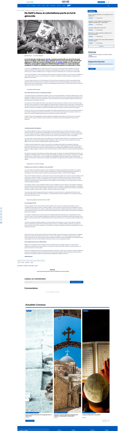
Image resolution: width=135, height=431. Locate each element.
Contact (63, 5)
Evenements (25, 265)
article (60, 62)
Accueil (28, 5)
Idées (43, 5)
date (47, 61)
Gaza (31, 260)
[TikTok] (1, 217)
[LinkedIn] (1, 214)
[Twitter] (1, 220)
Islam (39, 5)
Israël (35, 260)
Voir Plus (101, 46)
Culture (47, 5)
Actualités (33, 5)
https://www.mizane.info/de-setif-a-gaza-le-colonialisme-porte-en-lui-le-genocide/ (53, 271)
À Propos (59, 5)
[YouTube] (1, 223)
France (28, 260)
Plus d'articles (20, 265)
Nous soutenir (31, 265)
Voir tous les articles (30, 420)
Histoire (24, 260)
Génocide (42, 260)
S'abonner (92, 68)
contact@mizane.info (92, 56)
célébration (34, 68)
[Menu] (108, 5)
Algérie (38, 260)
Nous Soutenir (101, 2)
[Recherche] (106, 2)
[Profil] (108, 2)
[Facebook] (1, 208)
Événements (53, 5)
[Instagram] (1, 211)
